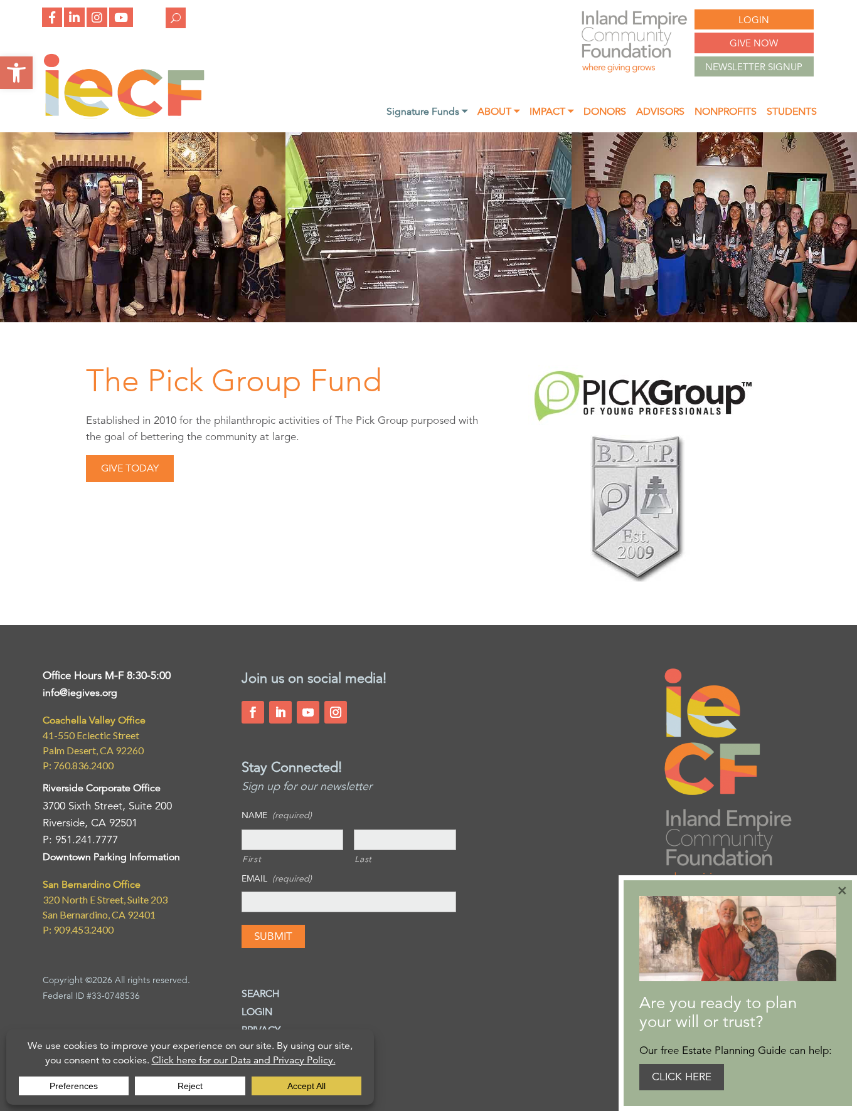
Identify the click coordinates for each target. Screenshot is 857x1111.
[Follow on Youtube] (308, 712)
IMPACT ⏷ (551, 112)
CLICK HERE (681, 1076)
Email (277, 878)
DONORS (604, 112)
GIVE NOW (754, 43)
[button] (16, 72)
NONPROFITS (726, 112)
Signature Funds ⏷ (426, 112)
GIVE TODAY (130, 468)
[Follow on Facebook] (253, 712)
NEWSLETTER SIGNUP (753, 67)
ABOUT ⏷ (498, 112)
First (251, 859)
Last (363, 859)
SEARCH (261, 993)
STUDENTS (792, 112)
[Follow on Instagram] (335, 712)
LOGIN (753, 20)
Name (277, 815)
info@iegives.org (80, 693)
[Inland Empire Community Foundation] (124, 115)
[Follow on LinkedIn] (280, 712)
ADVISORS (660, 112)
